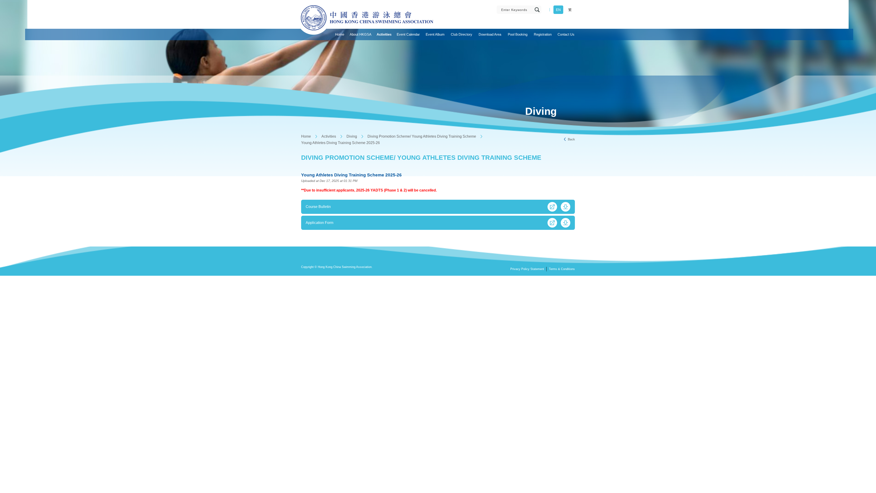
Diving (352, 136)
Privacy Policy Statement (527, 269)
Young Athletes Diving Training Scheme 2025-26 (340, 143)
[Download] (565, 207)
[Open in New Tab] (552, 207)
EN (558, 10)
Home (306, 136)
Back (571, 139)
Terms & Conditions (562, 269)
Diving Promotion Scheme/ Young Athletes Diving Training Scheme (422, 136)
